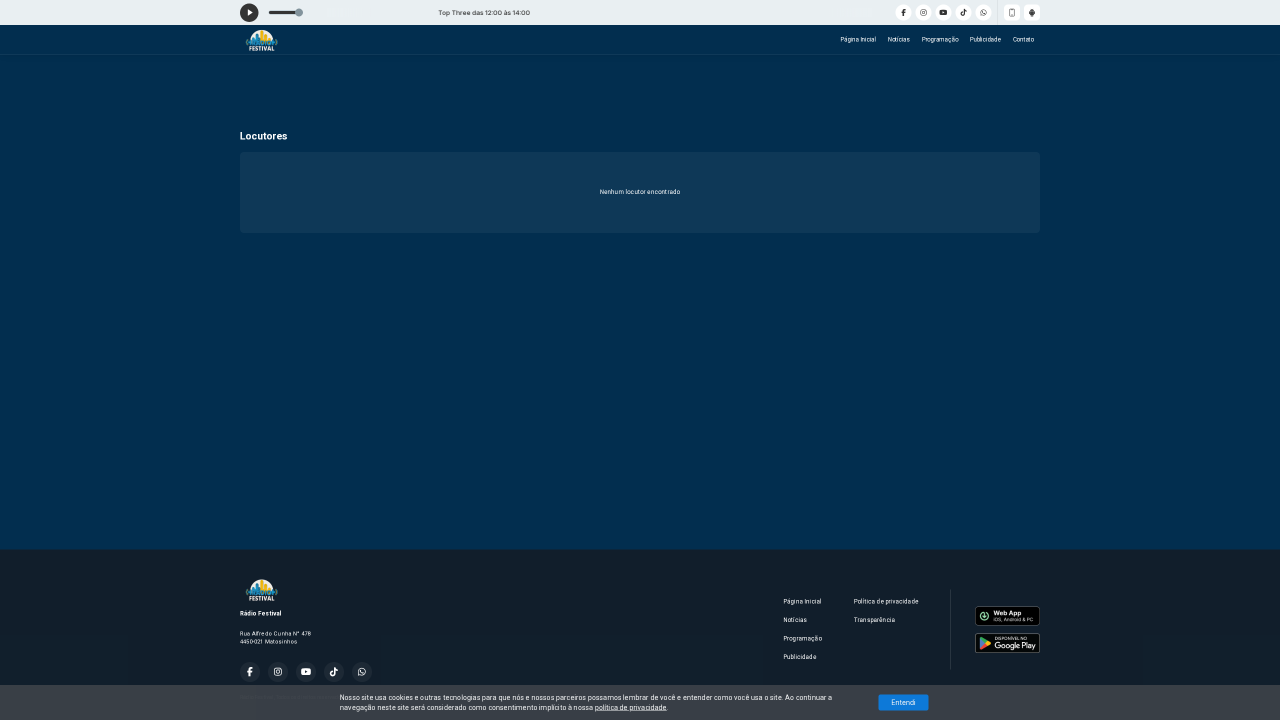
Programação (940, 39)
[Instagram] (924, 12)
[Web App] (1012, 12)
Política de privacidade (886, 601)
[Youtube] (944, 12)
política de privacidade (631, 708)
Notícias (899, 39)
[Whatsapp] (984, 12)
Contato (1023, 39)
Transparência (874, 620)
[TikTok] (964, 12)
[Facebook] (904, 12)
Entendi (904, 702)
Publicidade (985, 39)
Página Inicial (858, 39)
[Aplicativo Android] (1032, 12)
